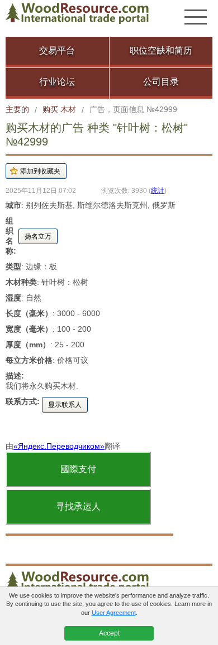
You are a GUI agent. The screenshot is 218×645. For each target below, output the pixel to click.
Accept (109, 633)
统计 (157, 190)
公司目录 (161, 81)
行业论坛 (57, 81)
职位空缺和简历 (161, 50)
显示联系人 (65, 405)
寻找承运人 (78, 506)
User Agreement (114, 612)
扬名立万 (38, 236)
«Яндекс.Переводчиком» (59, 446)
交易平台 (57, 50)
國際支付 (78, 469)
